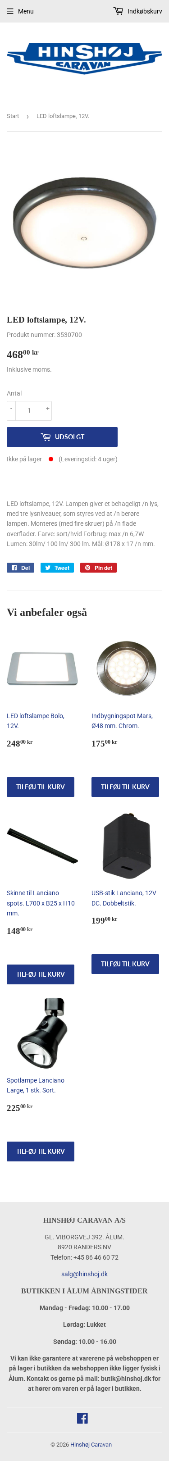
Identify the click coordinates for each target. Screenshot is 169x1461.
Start (13, 116)
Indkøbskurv (144, 11)
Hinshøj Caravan (91, 1444)
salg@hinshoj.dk (84, 1274)
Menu (26, 11)
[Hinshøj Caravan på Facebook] (82, 1420)
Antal (14, 393)
